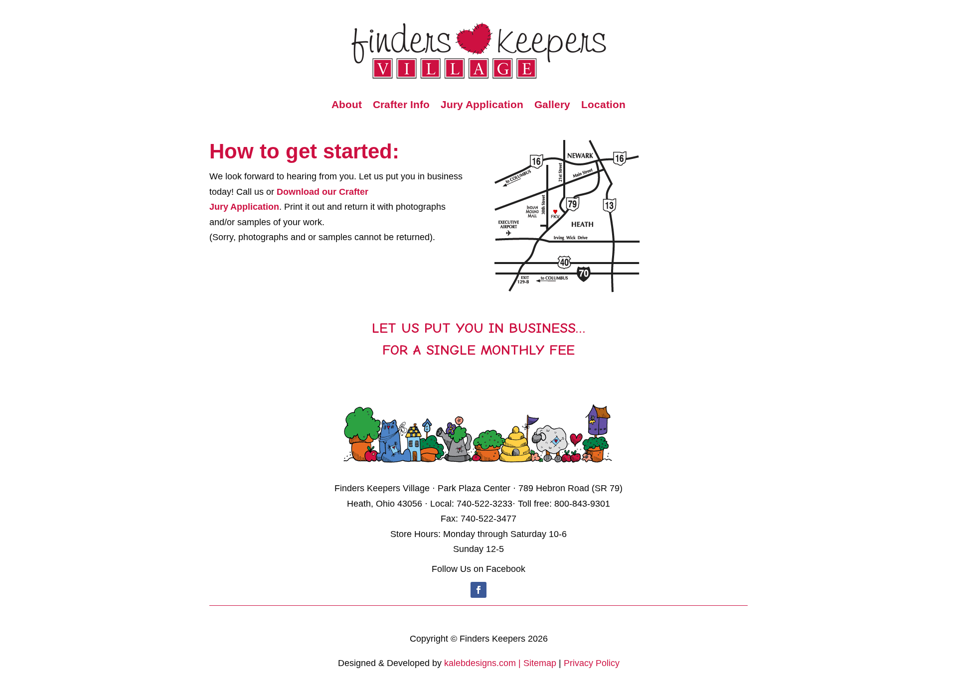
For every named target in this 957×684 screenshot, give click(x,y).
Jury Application (482, 105)
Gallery (552, 105)
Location (603, 105)
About (346, 105)
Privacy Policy (592, 663)
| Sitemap (537, 663)
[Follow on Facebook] (478, 590)
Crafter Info (401, 105)
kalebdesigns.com (480, 663)
